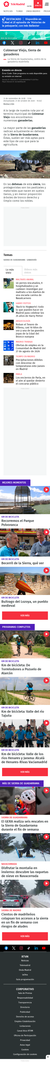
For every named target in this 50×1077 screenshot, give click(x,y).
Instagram (21, 43)
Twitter (12, 42)
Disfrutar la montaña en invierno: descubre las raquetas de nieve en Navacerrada (25, 847)
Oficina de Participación (25, 1036)
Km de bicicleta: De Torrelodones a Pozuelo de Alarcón (25, 644)
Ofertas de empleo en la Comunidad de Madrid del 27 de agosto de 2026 (8, 346)
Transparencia (25, 1003)
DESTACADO (13, 19)
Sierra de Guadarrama (14, 260)
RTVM (25, 956)
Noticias (8, 11)
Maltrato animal (25, 279)
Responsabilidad (25, 998)
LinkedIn (37, 43)
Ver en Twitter (14, 948)
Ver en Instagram (21, 948)
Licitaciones (25, 1026)
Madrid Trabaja (24, 342)
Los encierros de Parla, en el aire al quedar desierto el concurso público (8, 378)
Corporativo (25, 989)
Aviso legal (25, 1045)
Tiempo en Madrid (25, 356)
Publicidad (25, 1012)
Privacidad (25, 1040)
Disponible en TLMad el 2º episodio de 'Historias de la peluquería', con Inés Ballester (23, 22)
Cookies (25, 1050)
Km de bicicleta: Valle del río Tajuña (25, 691)
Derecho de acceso (25, 1017)
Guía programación (25, 979)
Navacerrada (9, 864)
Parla (19, 374)
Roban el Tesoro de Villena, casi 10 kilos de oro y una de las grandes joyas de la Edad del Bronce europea (8, 325)
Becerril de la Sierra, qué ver (25, 543)
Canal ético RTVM (25, 1031)
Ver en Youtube (44, 948)
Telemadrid (25, 965)
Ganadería (32, 260)
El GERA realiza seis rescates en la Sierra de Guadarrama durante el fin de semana (25, 801)
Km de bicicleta (10, 517)
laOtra (25, 975)
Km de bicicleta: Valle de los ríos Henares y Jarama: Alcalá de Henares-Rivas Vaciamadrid (25, 733)
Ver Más (25, 615)
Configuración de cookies (25, 1054)
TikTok (29, 42)
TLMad (19, 11)
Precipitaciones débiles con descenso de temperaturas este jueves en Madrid (8, 360)
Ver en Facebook (6, 948)
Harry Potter (23, 303)
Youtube (46, 43)
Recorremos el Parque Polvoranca (25, 500)
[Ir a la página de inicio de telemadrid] (14, 4)
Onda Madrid (33, 11)
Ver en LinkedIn (36, 948)
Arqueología (23, 321)
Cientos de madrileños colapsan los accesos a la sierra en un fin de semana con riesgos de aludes (25, 894)
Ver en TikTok (29, 948)
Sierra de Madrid (11, 910)
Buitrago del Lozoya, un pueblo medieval (25, 581)
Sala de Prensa (25, 993)
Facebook (4, 42)
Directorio (25, 1007)
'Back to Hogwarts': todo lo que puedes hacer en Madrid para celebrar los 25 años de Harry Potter (8, 307)
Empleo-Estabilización (25, 1021)
